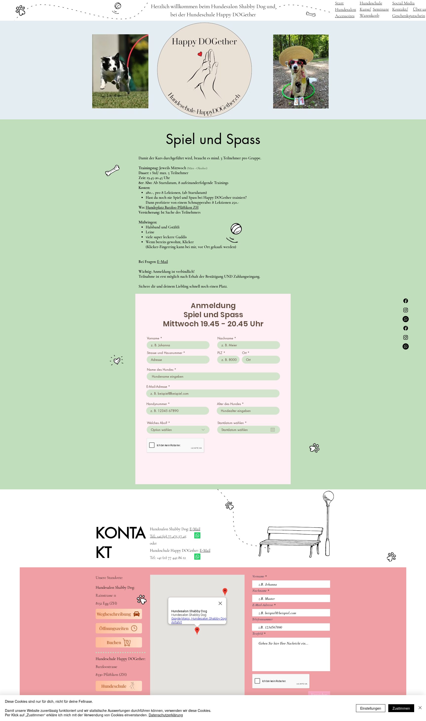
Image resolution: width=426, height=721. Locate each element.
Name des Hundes (160, 369)
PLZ (219, 352)
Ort (244, 352)
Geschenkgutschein (408, 15)
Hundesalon (345, 9)
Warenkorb (369, 15)
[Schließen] (420, 708)
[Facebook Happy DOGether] (406, 328)
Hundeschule (371, 3)
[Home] (20, 10)
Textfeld (257, 633)
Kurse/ (365, 9)
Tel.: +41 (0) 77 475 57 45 (168, 536)
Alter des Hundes (229, 404)
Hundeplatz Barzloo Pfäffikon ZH (172, 207)
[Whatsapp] (406, 319)
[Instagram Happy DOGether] (406, 337)
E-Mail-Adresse (156, 386)
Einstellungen (370, 708)
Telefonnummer (262, 619)
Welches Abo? (157, 423)
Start (339, 3)
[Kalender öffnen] (273, 430)
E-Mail (162, 261)
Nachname (225, 338)
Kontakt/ (400, 9)
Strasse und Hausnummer (164, 352)
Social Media (403, 3)
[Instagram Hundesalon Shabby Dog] (406, 310)
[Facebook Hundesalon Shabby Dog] (406, 301)
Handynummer (156, 404)
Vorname (153, 338)
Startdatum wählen (232, 423)
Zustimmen (401, 708)
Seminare (381, 9)
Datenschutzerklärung (166, 714)
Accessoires (345, 15)
